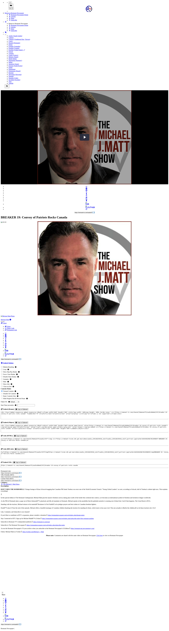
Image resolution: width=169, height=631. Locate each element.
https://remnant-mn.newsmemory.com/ (82, 528)
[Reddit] (86, 197)
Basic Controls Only (9, 396)
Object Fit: (4, 402)
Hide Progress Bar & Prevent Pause (14, 398)
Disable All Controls (9, 393)
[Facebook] (86, 190)
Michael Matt (5, 319)
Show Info (6, 384)
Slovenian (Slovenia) (15, 74)
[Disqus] (84, 564)
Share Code (10, 328)
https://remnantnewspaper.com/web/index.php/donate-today (66, 515)
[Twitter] (86, 192)
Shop (12, 18)
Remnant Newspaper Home (19, 15)
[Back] (10, 3)
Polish (10, 67)
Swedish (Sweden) (14, 80)
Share (9, 326)
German (11, 53)
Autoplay (6, 379)
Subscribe (14, 20)
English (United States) (16, 50)
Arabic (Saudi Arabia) (15, 36)
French (11, 52)
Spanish (11, 76)
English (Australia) (14, 46)
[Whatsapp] (86, 187)
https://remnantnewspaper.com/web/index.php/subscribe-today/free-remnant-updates (68, 518)
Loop (5, 369)
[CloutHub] (86, 207)
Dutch (10, 44)
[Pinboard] (86, 201)
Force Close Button (9, 374)
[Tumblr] (86, 194)
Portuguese (12, 69)
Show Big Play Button (10, 372)
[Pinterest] (86, 195)
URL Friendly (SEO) (7, 475)
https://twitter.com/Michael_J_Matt (33, 532)
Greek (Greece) (13, 55)
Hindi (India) (13, 59)
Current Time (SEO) (7, 478)
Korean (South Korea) (15, 66)
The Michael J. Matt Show (11, 484)
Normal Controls (8, 391)
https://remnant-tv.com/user (41, 522)
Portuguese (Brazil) (15, 71)
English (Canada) (14, 48)
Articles (13, 16)
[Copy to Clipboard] (86, 209)
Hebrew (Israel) (13, 57)
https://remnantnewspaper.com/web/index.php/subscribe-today (46, 525)
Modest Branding (8, 367)
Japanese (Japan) (14, 64)
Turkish (11, 83)
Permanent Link (12, 330)
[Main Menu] (11, 6)
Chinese (11, 37)
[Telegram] (86, 188)
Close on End (7, 386)
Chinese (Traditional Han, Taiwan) (19, 39)
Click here (99, 535)
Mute (5, 381)
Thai (10, 81)
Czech (11, 41)
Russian (11, 73)
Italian (10, 62)
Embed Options (8, 363)
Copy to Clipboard (22, 409)
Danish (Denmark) (14, 43)
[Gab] (86, 204)
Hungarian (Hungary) (15, 60)
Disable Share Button (10, 377)
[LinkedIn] (86, 199)
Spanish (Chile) (13, 78)
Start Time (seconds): (7, 405)
